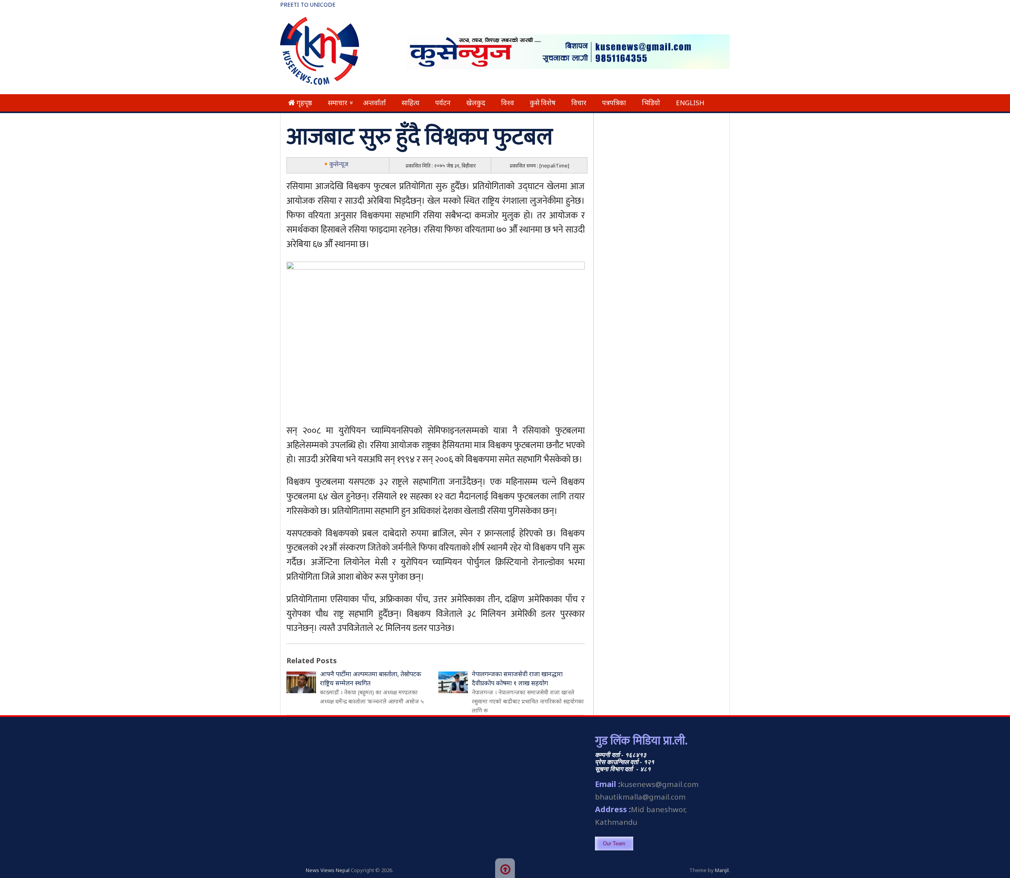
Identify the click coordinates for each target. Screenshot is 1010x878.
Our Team (614, 843)
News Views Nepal (328, 870)
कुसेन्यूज (338, 164)
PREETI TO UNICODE (307, 4)
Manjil (722, 870)
